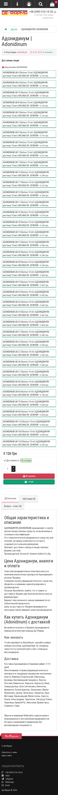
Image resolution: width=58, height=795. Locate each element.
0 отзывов (47, 52)
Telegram (9, 778)
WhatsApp (9, 782)
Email (7, 785)
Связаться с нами (9, 752)
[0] (52, 4)
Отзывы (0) (30, 498)
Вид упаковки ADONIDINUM (15, 67)
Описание (11, 498)
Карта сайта (7, 755)
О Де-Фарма (7, 745)
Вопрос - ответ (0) (13, 506)
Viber (7, 775)
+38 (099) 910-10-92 (41, 12)
